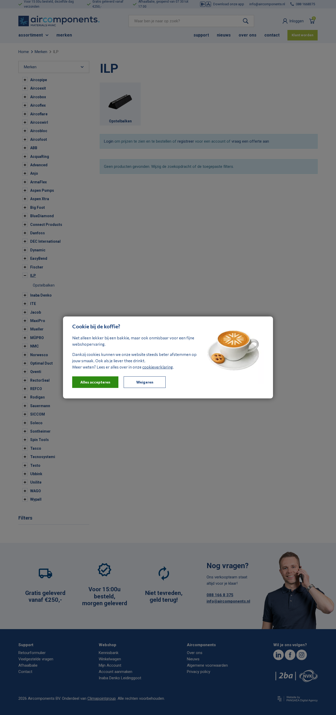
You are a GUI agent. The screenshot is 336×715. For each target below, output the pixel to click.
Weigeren (144, 382)
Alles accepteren (95, 382)
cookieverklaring (157, 367)
